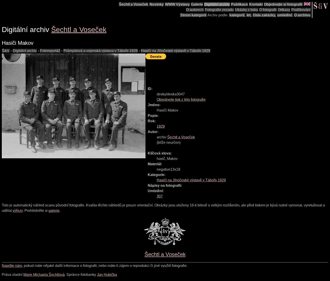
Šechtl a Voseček (133, 4)
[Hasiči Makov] (73, 106)
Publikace (239, 4)
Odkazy (284, 10)
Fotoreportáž (50, 51)
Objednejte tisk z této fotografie (181, 99)
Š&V (5, 51)
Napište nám (12, 266)
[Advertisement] (227, 71)
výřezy (18, 210)
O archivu (302, 15)
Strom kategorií (193, 15)
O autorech (195, 10)
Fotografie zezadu (219, 10)
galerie (53, 210)
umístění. (285, 15)
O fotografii (268, 10)
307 (160, 196)
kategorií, (237, 15)
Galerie (197, 4)
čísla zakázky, (264, 15)
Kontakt (256, 4)
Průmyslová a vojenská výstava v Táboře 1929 (101, 51)
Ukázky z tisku (246, 10)
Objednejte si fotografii (283, 4)
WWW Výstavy (177, 4)
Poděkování (300, 10)
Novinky (157, 4)
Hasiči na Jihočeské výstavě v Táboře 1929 (175, 51)
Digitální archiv (217, 4)
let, (248, 15)
